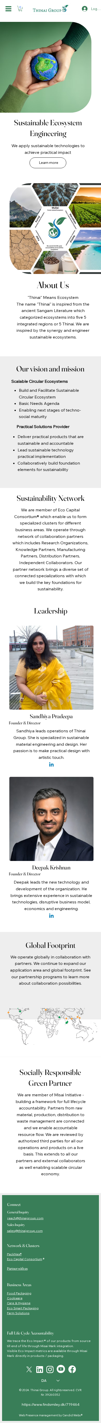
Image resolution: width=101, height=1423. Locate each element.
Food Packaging (19, 1293)
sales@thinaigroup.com (25, 1231)
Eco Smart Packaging (23, 1308)
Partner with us (17, 1268)
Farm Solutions (18, 1313)
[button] (20, 8)
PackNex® (14, 1254)
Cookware (15, 1298)
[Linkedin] (51, 765)
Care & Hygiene (19, 1303)
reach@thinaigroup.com (25, 1218)
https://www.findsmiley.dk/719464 (51, 1404)
